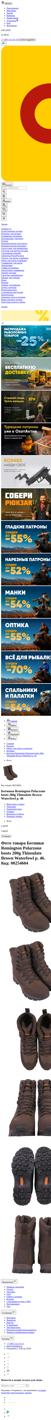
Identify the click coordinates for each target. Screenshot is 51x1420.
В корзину (6, 836)
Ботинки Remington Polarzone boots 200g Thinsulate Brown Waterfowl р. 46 (25, 754)
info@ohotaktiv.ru (14, 1346)
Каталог (8, 185)
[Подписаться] (27, 1385)
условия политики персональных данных (23, 1391)
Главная (13, 721)
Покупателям (7, 1282)
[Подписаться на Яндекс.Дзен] (8, 1361)
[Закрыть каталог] (4, 218)
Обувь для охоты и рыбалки (19, 748)
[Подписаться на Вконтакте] (8, 1354)
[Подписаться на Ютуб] (8, 1371)
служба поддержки (27, 40)
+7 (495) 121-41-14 (9, 39)
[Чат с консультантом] (4, 214)
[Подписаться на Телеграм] (8, 1358)
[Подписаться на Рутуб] (8, 1375)
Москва (8, 3)
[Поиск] (4, 191)
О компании (7, 1313)
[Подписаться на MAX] (8, 1368)
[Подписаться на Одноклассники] (8, 1365)
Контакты (6, 1339)
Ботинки (11, 751)
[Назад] (4, 43)
